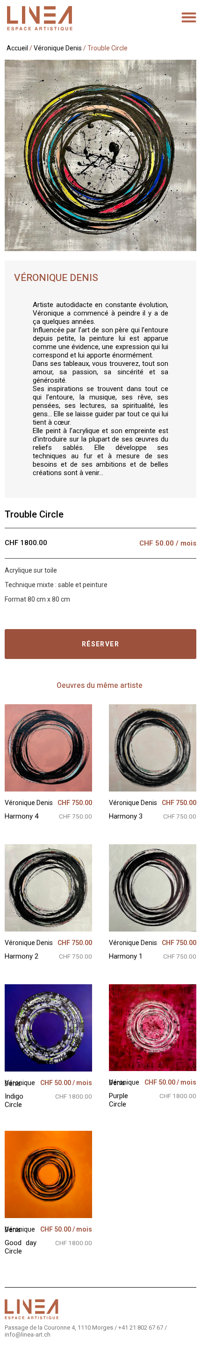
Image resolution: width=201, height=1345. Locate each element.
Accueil (17, 48)
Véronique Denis (58, 48)
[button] (189, 17)
